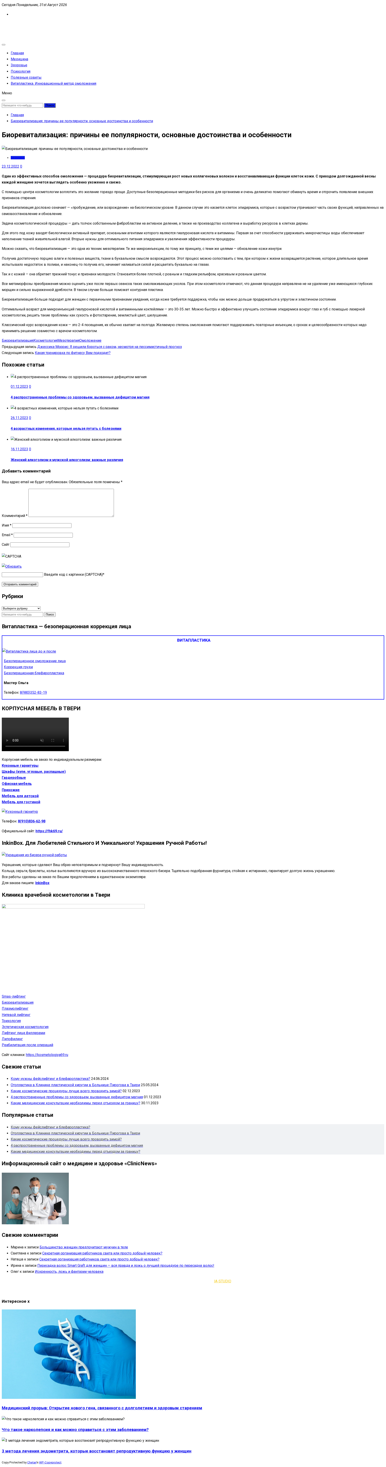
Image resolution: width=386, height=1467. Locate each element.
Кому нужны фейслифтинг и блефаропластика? (50, 1079)
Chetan (31, 1462)
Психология (20, 71)
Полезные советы (26, 77)
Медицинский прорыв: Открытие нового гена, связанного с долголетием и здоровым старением (102, 1408)
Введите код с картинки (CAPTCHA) (73, 574)
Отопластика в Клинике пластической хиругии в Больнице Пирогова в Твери (75, 1085)
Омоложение (90, 340)
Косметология (45, 340)
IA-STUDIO (222, 1281)
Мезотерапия (68, 340)
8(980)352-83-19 (33, 692)
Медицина (19, 59)
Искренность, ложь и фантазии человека (69, 1271)
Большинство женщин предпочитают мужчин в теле (84, 1247)
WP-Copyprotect (50, 1462)
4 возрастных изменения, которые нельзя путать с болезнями (66, 428)
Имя (6, 525)
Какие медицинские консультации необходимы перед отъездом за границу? (75, 1103)
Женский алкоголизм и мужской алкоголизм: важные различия (67, 460)
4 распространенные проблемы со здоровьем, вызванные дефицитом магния (80, 397)
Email (7, 535)
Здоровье (19, 65)
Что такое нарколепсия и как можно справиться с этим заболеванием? (75, 1429)
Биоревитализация (18, 340)
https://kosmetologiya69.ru (47, 1055)
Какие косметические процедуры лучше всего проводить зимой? (66, 1091)
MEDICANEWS (13, 24)
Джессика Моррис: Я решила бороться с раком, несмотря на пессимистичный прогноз (109, 347)
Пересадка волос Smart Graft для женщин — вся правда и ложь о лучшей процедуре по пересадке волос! (125, 1265)
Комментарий (14, 516)
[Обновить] (12, 566)
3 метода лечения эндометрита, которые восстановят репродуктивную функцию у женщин (96, 1451)
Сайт (5, 544)
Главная (17, 53)
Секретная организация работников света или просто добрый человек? (102, 1253)
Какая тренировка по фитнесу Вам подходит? (73, 353)
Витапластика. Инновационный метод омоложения (53, 83)
